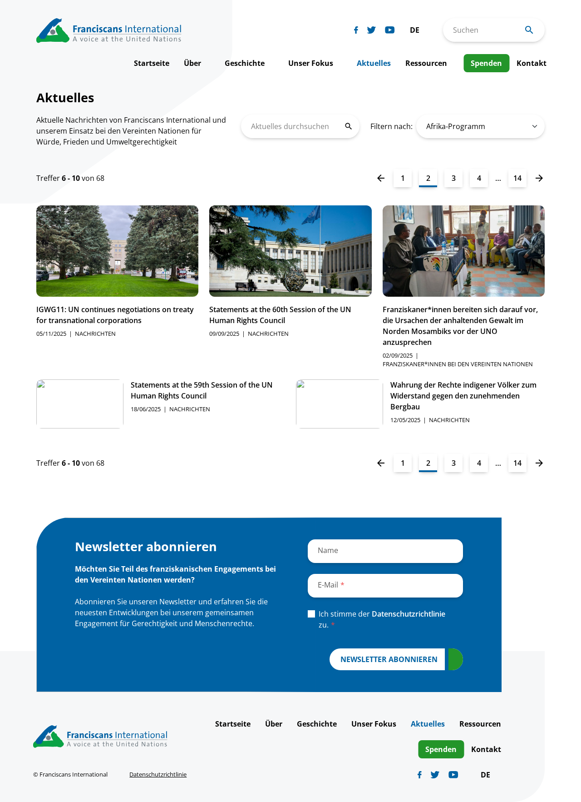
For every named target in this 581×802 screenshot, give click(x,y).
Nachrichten (95, 333)
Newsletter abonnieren (389, 659)
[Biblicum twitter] (371, 30)
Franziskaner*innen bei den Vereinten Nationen (458, 364)
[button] (419, 30)
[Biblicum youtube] (389, 30)
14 (517, 178)
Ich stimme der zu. (382, 619)
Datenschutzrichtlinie (408, 614)
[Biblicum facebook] (356, 30)
